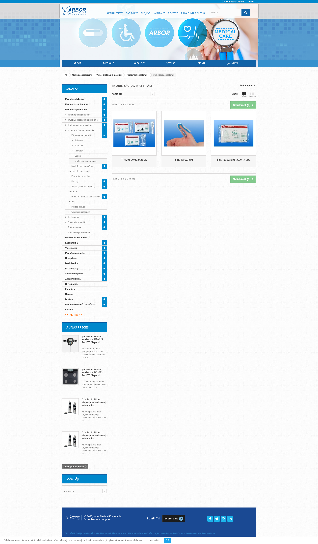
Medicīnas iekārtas (74, 99)
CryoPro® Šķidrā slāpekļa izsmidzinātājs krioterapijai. (94, 402)
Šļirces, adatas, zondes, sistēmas (82, 189)
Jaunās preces (77, 327)
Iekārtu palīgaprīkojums (79, 114)
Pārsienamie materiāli (81, 135)
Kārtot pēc (117, 94)
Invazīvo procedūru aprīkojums (82, 120)
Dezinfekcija (71, 263)
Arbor (77, 63)
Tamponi (78, 145)
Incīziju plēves (78, 207)
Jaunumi (233, 63)
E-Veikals (108, 63)
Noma (201, 63)
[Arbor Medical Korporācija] (82, 10)
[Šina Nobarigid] (184, 133)
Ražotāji (72, 479)
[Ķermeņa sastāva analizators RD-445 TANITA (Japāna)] (70, 343)
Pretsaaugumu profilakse (79, 125)
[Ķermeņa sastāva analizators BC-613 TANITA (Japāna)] (70, 376)
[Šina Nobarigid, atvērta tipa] (233, 133)
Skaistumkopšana (74, 273)
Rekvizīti (173, 13)
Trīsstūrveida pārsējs (134, 159)
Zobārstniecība (72, 279)
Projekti (146, 13)
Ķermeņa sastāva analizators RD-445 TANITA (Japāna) (92, 339)
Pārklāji (75, 181)
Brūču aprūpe (74, 227)
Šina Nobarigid (184, 159)
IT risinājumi (71, 284)
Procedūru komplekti (81, 176)
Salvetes (78, 140)
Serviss (170, 63)
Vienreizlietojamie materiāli (80, 130)
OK (167, 540)
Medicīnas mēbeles (75, 253)
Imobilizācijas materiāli (85, 161)
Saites (77, 156)
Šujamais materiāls (76, 222)
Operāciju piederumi (80, 212)
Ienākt (251, 1)
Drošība (69, 299)
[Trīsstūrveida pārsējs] (134, 133)
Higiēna (69, 294)
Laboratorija (71, 243)
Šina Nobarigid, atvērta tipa (233, 159)
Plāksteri (78, 150)
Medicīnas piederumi (76, 109)
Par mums (132, 13)
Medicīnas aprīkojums (76, 104)
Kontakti (159, 13)
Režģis (244, 96)
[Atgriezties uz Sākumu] (65, 75)
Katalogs (139, 63)
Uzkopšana (71, 258)
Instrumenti (73, 217)
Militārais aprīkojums (76, 237)
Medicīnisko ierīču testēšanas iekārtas (80, 307)
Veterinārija (71, 248)
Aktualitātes (115, 13)
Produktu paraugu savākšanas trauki (85, 199)
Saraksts (252, 96)
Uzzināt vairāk (153, 540)
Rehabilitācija (72, 268)
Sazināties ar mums (234, 1)
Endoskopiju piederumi (78, 232)
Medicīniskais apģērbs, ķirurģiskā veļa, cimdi (81, 168)
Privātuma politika (193, 13)
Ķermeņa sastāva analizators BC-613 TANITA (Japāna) (92, 372)
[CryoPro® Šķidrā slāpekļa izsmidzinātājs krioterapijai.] (70, 406)
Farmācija (70, 289)
